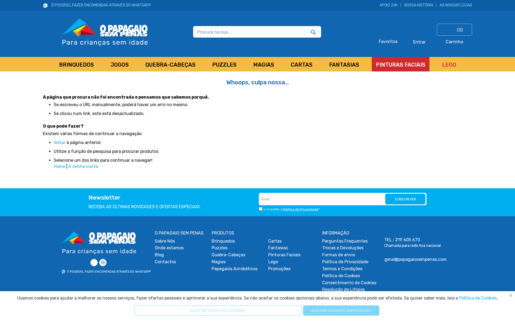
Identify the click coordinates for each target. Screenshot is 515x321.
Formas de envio (338, 254)
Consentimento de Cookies (349, 282)
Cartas (275, 241)
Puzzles (219, 247)
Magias (219, 261)
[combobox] (257, 32)
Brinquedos (223, 241)
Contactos (165, 261)
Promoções (279, 268)
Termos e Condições (342, 268)
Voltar (59, 142)
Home (59, 166)
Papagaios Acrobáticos (235, 268)
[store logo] (95, 31)
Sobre (165, 241)
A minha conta (83, 166)
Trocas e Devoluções (342, 247)
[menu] (257, 64)
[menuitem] (76, 64)
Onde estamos (169, 247)
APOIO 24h (389, 5)
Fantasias (278, 247)
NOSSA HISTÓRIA (418, 5)
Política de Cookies (341, 275)
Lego (273, 261)
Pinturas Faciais (284, 254)
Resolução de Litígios (343, 289)
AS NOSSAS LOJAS (456, 5)
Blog (159, 254)
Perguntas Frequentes (345, 241)
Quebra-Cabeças (228, 254)
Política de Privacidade (300, 209)
